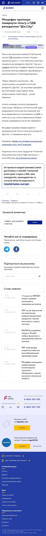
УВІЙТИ (35, 222)
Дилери (4, 475)
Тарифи (22, 428)
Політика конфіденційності (11, 478)
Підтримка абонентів (9, 515)
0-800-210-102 (32, 407)
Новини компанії (8, 495)
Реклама (5, 485)
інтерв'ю (5, 67)
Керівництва (6, 498)
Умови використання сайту (11, 481)
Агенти (4, 471)
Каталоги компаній (8, 502)
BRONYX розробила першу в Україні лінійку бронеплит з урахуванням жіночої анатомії (31, 335)
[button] (3, 2)
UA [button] (27, 3)
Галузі (4, 15)
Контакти (5, 525)
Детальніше (37, 446)
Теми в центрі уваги (9, 505)
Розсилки (5, 522)
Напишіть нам (7, 519)
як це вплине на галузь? (26, 158)
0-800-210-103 (32, 399)
